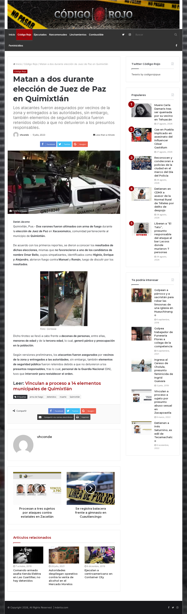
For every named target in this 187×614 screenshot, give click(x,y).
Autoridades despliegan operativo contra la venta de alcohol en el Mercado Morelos (63, 577)
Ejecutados (40, 34)
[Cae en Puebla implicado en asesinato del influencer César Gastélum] (141, 135)
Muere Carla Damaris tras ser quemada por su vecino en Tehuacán (163, 112)
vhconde (24, 134)
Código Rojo (24, 34)
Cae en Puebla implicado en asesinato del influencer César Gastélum (164, 138)
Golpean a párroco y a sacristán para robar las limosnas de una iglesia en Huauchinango (164, 302)
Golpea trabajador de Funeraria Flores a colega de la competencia (163, 337)
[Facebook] (176, 45)
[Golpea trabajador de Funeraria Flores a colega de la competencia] (141, 334)
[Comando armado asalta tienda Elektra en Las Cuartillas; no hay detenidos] (28, 555)
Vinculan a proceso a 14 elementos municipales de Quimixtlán (57, 386)
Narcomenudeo (58, 34)
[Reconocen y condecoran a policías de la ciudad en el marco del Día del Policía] (141, 163)
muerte (63, 397)
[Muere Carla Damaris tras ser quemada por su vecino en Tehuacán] (141, 110)
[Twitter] (123, 34)
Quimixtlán (75, 397)
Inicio (12, 34)
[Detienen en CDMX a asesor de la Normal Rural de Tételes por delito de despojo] (141, 194)
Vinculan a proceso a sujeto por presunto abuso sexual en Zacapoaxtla (163, 402)
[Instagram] (130, 34)
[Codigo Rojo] (93, 14)
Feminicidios (16, 45)
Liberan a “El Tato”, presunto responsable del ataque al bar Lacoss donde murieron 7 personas (163, 238)
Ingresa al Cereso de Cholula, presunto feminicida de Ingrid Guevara (163, 370)
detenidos (51, 397)
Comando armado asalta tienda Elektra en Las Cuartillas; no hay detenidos (27, 575)
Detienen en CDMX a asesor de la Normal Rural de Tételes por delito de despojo (164, 199)
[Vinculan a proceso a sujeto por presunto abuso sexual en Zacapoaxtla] (141, 396)
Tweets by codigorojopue (146, 74)
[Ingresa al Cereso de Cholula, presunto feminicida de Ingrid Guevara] (141, 365)
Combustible (96, 34)
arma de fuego (36, 397)
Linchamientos (78, 34)
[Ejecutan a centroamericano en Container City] (100, 555)
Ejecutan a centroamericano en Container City (98, 574)
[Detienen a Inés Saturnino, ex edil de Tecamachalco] (141, 428)
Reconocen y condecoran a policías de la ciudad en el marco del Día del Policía (163, 166)
